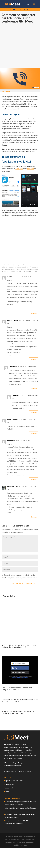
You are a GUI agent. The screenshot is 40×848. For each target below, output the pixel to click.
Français (14, 771)
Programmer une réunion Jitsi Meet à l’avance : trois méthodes (18, 712)
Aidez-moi (9, 788)
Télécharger (9, 784)
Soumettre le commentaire (23, 583)
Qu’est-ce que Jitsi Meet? (14, 781)
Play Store (19, 169)
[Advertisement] (20, 47)
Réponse (34, 313)
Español (7, 771)
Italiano (28, 771)
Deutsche (21, 771)
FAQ (7, 791)
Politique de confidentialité (15, 842)
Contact (23, 845)
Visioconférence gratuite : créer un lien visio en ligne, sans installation (19, 646)
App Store (30, 169)
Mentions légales (28, 839)
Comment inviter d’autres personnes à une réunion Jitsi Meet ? (20, 700)
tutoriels (6, 91)
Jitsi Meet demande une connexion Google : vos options (17, 688)
